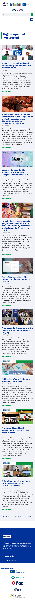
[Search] (32, 14)
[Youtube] (20, 10)
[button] (31, 19)
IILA (24, 545)
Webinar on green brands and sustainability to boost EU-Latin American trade (16, 65)
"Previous (6, 516)
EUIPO (4, 546)
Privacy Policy (10, 560)
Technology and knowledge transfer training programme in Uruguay (16, 279)
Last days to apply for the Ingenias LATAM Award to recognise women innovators (15, 172)
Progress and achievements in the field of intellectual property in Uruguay (17, 330)
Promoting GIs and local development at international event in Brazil (15, 430)
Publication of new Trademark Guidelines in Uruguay (16, 380)
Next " (30, 516)
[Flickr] (22, 10)
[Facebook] (17, 10)
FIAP (21, 545)
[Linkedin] (13, 10)
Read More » (6, 92)
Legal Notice (9, 556)
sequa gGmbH (15, 545)
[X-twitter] (15, 10)
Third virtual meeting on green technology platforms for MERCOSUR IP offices (16, 483)
